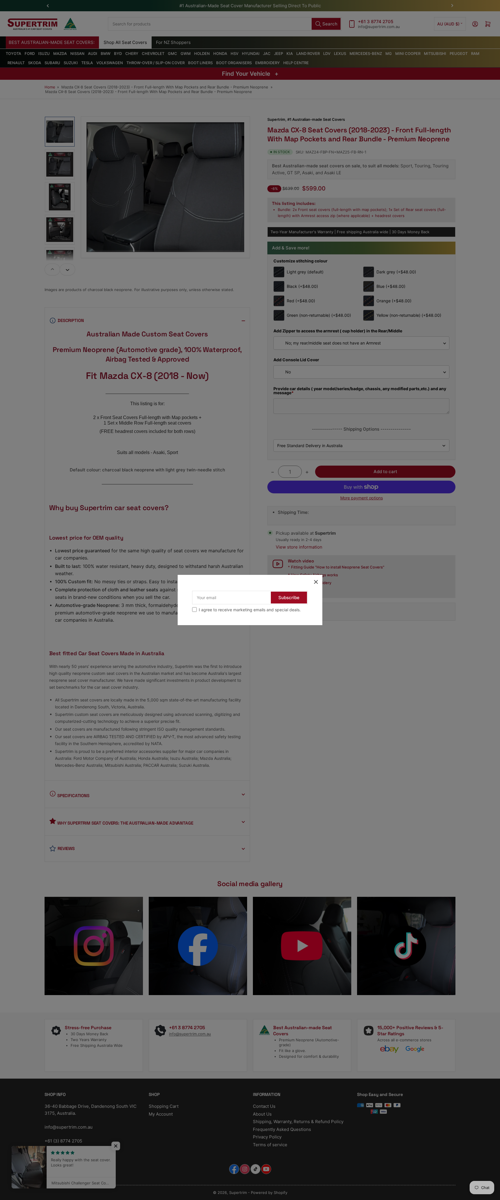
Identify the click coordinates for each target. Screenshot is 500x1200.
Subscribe (288, 597)
